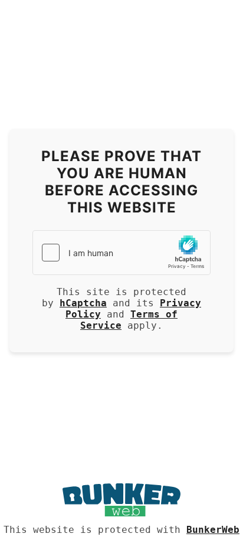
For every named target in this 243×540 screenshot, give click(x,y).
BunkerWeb (212, 529)
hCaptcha (83, 303)
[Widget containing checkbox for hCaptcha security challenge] (121, 252)
